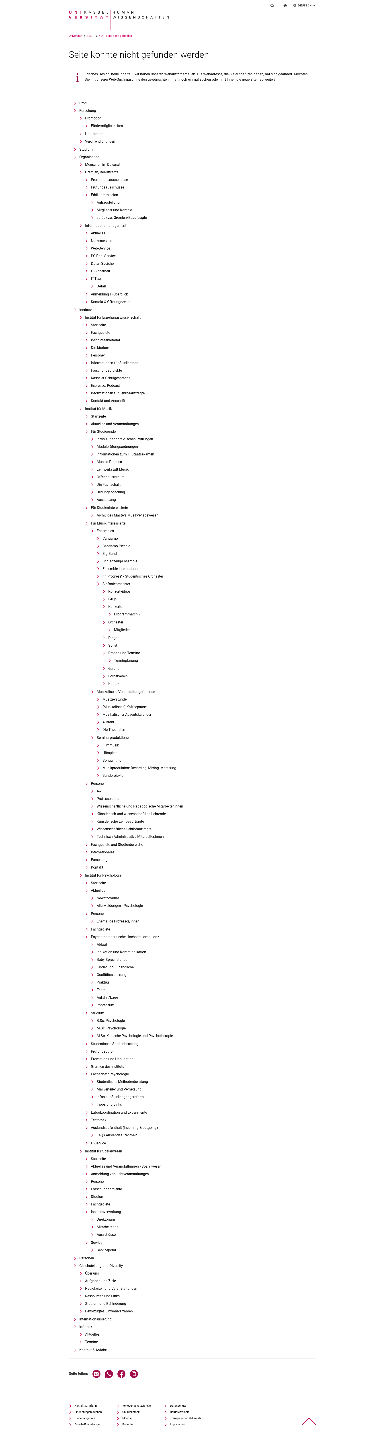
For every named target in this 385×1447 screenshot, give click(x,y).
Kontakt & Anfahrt (93, 1350)
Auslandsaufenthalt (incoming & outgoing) (124, 1127)
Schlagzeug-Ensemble (119, 561)
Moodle (127, 1418)
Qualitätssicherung (111, 975)
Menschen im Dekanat (102, 164)
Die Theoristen (113, 730)
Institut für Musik (98, 409)
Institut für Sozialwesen (103, 1151)
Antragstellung (108, 202)
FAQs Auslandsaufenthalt (117, 1135)
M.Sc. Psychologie (111, 1028)
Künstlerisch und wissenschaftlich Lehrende (131, 814)
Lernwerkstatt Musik (113, 469)
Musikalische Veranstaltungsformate (126, 692)
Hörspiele (109, 753)
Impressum (105, 1005)
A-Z (99, 791)
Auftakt (108, 722)
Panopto (127, 1424)
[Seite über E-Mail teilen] (96, 1377)
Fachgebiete (100, 332)
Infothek (85, 1327)
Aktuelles (98, 233)
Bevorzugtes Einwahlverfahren (109, 1311)
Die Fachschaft (109, 484)
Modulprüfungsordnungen (117, 447)
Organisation (89, 157)
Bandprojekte (112, 775)
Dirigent (114, 638)
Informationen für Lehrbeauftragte (118, 393)
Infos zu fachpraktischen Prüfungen (125, 439)
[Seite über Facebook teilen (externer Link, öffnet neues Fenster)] (121, 1377)
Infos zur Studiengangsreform (120, 1097)
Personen (98, 355)
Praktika (103, 982)
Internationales (102, 852)
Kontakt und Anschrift (108, 401)
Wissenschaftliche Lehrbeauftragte (124, 829)
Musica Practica (109, 462)
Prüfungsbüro (102, 1051)
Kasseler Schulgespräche (110, 378)
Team (101, 990)
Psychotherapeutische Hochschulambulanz (125, 937)
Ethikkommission (104, 195)
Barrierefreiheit (179, 1412)
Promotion (93, 118)
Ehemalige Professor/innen (118, 921)
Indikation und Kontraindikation (121, 952)
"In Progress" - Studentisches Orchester (132, 576)
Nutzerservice (101, 241)
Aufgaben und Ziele (100, 1281)
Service (96, 1242)
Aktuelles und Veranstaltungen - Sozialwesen (126, 1166)
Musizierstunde (114, 699)
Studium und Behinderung (105, 1303)
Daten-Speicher (103, 263)
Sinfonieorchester (116, 584)
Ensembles (105, 531)
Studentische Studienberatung (114, 1044)
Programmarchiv (127, 614)
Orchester (115, 622)
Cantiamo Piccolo (116, 546)
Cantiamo (110, 538)
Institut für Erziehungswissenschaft (113, 317)
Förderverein (118, 676)
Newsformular (108, 898)
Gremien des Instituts (107, 1066)
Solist (112, 645)
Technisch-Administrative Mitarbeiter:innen (130, 836)
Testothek (98, 1120)
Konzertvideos (119, 591)
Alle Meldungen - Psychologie (120, 906)
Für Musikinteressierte (108, 523)
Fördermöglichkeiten (107, 126)
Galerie (113, 668)
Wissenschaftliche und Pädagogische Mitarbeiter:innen (140, 806)
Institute (85, 310)
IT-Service (98, 1143)
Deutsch (307, 5)
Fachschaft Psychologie (110, 1074)
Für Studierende (103, 431)
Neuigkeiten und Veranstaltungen (111, 1288)
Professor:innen (109, 799)
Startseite (98, 325)
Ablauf (102, 944)
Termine (91, 1342)
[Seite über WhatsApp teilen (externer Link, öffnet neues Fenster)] (109, 1377)
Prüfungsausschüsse (107, 187)
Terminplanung (126, 660)
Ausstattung (106, 500)
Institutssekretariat (105, 340)
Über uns (92, 1273)
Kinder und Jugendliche (115, 967)
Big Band (109, 553)
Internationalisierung (95, 1319)
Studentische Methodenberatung (122, 1082)
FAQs (112, 599)
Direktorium (100, 348)
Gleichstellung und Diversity (101, 1266)
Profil (83, 103)
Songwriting (111, 760)
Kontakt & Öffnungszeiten (111, 302)
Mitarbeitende (107, 1227)
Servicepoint (106, 1250)
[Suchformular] (272, 5)
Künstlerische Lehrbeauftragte (120, 821)
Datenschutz (178, 1405)
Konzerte (115, 607)
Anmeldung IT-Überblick (109, 294)
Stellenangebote (85, 1418)
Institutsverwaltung (106, 1212)
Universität (75, 35)
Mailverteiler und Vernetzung (119, 1089)
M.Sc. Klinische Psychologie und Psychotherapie (135, 1036)
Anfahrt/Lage (107, 997)
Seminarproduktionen (114, 738)
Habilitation (94, 134)
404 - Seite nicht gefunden (115, 35)
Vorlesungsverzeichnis (136, 1405)
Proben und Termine (124, 653)
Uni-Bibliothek (131, 1412)
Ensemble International (120, 569)
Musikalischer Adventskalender (126, 714)
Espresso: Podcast (105, 385)
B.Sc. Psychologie (111, 1021)
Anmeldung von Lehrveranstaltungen (120, 1174)
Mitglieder (122, 630)
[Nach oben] (309, 1421)
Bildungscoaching (111, 492)
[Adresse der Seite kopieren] (134, 1377)
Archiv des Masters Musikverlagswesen (127, 515)
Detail (101, 286)
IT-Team (97, 279)
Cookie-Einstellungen (88, 1424)
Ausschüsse (106, 1234)
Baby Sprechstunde (112, 959)
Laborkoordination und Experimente (119, 1112)
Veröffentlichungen (100, 141)
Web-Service (100, 248)
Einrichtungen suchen (88, 1412)
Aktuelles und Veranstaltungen (115, 424)
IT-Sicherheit (100, 271)
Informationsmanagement (105, 225)
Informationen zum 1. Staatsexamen (125, 454)
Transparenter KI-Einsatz (185, 1418)
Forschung (87, 111)
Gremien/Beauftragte (101, 172)
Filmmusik (110, 745)
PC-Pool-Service (103, 256)
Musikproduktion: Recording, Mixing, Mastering (139, 768)
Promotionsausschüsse (109, 180)
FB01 (90, 35)
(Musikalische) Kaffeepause (124, 707)
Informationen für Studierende (114, 363)
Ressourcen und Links (102, 1296)
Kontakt (114, 684)
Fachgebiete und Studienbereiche (117, 844)
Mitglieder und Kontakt (114, 210)
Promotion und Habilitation (112, 1059)
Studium (86, 149)
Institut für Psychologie (103, 875)
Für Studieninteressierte (109, 508)
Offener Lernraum (111, 477)
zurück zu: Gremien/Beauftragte (122, 217)
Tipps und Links (109, 1104)
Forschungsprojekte (106, 370)
